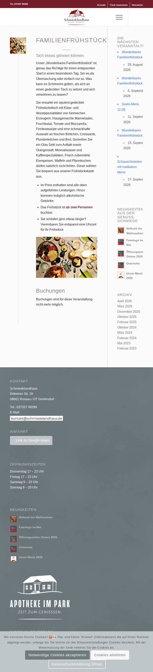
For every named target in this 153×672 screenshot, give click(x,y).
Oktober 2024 (126, 327)
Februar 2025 (126, 322)
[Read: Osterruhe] (121, 265)
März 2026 (124, 306)
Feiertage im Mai (30, 527)
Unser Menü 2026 (30, 557)
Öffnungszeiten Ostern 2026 (38, 537)
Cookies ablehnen (110, 655)
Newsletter (137, 5)
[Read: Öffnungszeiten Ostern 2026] (121, 253)
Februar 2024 (126, 338)
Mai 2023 (123, 343)
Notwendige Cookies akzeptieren (57, 655)
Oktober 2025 (126, 317)
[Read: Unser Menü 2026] (121, 275)
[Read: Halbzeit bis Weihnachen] (121, 230)
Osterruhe (133, 263)
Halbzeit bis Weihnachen (36, 517)
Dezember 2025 (128, 311)
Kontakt (101, 5)
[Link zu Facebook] (134, 17)
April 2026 (124, 301)
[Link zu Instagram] (140, 17)
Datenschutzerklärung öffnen (77, 664)
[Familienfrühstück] (18, 46)
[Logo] (76, 17)
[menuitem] (101, 5)
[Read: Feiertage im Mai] (121, 242)
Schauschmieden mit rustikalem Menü (129, 167)
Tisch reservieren (119, 5)
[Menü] (117, 17)
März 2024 (124, 332)
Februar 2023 (126, 348)
